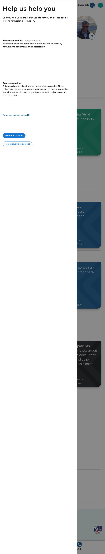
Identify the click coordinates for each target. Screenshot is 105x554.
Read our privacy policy (15, 115)
